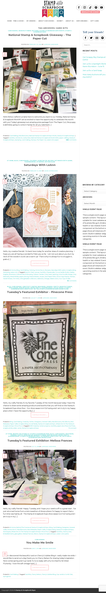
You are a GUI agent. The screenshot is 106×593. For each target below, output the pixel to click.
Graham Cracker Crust (40, 274)
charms (65, 531)
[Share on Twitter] (91, 37)
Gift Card (94, 21)
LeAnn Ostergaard (51, 171)
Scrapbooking (30, 162)
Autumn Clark (29, 272)
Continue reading (39, 129)
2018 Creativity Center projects (39, 426)
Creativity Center (29, 286)
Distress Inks (21, 274)
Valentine (40, 278)
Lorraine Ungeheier (51, 44)
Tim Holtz (16, 278)
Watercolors (54, 278)
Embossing (29, 274)
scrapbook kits (8, 428)
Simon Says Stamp (62, 276)
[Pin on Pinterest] (102, 37)
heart (50, 274)
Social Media (59, 288)
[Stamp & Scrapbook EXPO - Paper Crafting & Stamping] (53, 9)
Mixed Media (14, 276)
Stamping (40, 162)
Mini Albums (13, 288)
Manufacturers (25, 30)
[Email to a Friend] (96, 37)
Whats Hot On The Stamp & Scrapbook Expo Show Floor (46, 289)
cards (25, 138)
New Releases (24, 288)
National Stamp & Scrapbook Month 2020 (44, 138)
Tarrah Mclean (7, 278)
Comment (72, 428)
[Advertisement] (40, 149)
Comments (71, 140)
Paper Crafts (35, 288)
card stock (18, 138)
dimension (12, 274)
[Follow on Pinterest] (96, 7)
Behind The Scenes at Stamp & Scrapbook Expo (31, 434)
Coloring (33, 160)
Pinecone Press (70, 426)
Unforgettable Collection (28, 278)
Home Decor (42, 160)
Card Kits (12, 138)
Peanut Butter (34, 276)
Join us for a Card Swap (92, 70)
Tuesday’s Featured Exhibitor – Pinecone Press (40, 292)
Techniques (45, 436)
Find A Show (18, 21)
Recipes (51, 160)
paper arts (60, 426)
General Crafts (52, 286)
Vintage (46, 278)
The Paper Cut (41, 140)
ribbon (36, 534)
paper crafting (64, 138)
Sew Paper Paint (50, 276)
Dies (28, 138)
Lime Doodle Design (65, 274)
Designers (42, 286)
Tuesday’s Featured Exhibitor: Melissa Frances (39, 440)
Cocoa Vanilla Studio (62, 272)
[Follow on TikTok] (90, 7)
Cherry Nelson (36, 574)
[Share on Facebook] (85, 37)
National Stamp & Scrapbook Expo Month (48, 30)
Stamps (33, 140)
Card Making (13, 30)
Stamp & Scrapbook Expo (66, 135)
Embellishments (8, 534)
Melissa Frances (28, 534)
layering (55, 274)
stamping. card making (22, 140)
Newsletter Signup (90, 12)
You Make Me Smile (39, 542)
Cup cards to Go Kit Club (64, 574)
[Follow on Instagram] (84, 7)
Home (9, 21)
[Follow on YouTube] (101, 7)
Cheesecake (50, 272)
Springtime (7, 576)
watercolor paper (53, 140)
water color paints (63, 534)
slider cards (17, 428)
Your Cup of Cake (64, 278)
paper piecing (24, 276)
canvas (36, 272)
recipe (42, 276)
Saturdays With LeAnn (63, 160)
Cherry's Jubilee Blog (49, 574)
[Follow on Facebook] (78, 7)
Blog (16, 160)
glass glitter (18, 534)
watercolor (50, 162)
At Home (10, 160)
